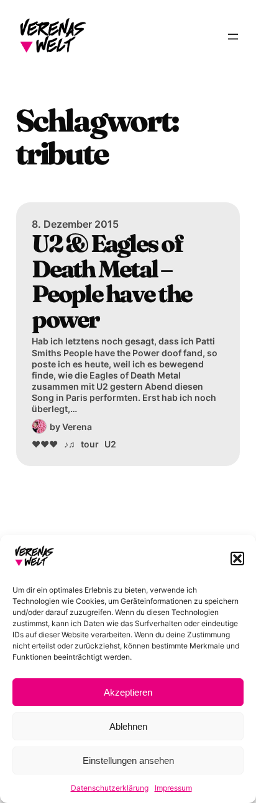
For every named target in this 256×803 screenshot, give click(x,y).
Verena (77, 426)
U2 (110, 444)
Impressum (173, 787)
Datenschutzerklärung (110, 787)
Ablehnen (128, 726)
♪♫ (69, 444)
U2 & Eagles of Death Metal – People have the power (111, 281)
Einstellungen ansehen (128, 760)
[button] (237, 558)
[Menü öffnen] (233, 36)
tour (90, 444)
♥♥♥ (45, 444)
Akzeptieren (128, 692)
